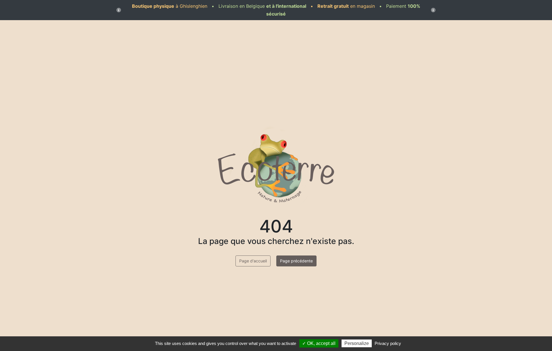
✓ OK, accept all (319, 343)
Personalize (356, 343)
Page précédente (296, 260)
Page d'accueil (253, 260)
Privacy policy (388, 343)
